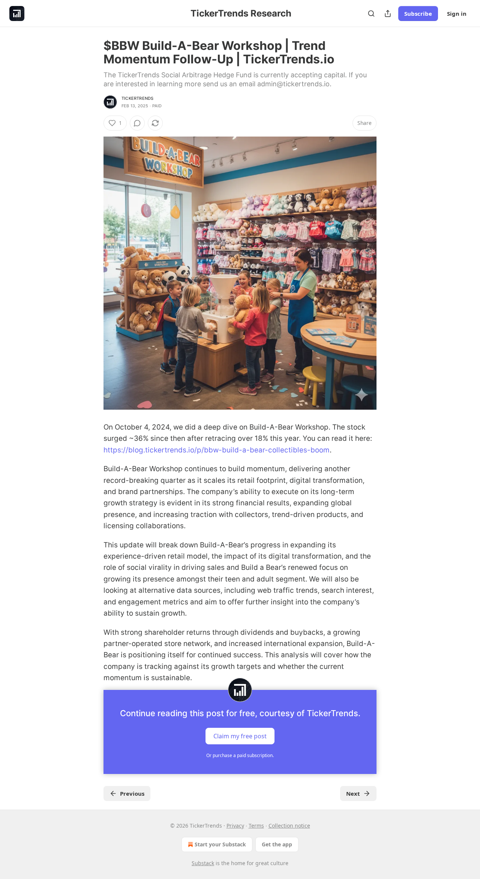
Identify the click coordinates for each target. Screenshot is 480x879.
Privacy (235, 825)
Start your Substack (220, 844)
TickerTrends (137, 98)
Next (353, 793)
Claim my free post (240, 736)
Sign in (456, 13)
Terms (256, 825)
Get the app (277, 844)
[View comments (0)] (137, 123)
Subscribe (418, 13)
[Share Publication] (387, 13)
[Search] (371, 13)
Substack (203, 863)
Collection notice (289, 825)
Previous (132, 793)
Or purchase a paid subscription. (240, 755)
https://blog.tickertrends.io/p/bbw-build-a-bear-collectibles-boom (217, 450)
